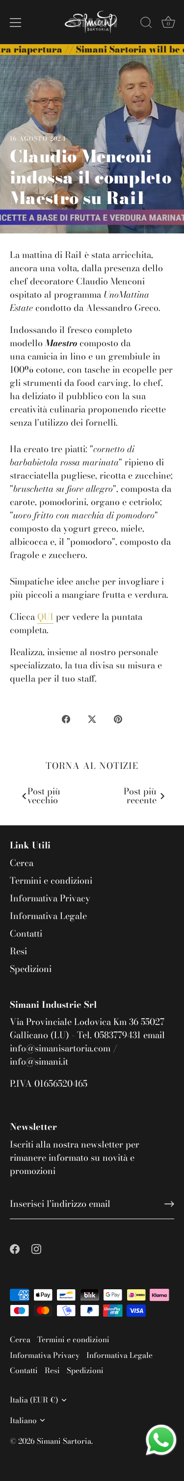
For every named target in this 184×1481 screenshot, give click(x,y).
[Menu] (15, 22)
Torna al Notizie (92, 765)
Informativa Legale (48, 915)
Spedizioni (31, 968)
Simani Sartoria (64, 1441)
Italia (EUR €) (34, 1399)
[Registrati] (169, 1204)
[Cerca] (146, 24)
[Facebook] (15, 1247)
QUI (45, 616)
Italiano (23, 1420)
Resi (18, 951)
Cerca (21, 862)
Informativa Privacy (50, 898)
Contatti (26, 933)
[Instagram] (36, 1247)
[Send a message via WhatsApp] (161, 1440)
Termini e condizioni (51, 880)
